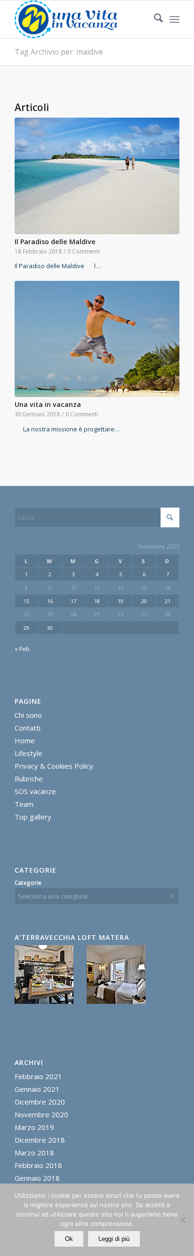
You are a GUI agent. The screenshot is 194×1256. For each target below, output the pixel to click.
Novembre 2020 (41, 1114)
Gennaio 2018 (37, 1178)
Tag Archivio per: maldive (59, 52)
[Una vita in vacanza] (97, 339)
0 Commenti (83, 251)
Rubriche (29, 778)
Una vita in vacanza (48, 404)
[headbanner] (80, 19)
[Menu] (174, 19)
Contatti (27, 727)
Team (24, 804)
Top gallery (33, 816)
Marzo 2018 (34, 1152)
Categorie (28, 883)
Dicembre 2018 (40, 1140)
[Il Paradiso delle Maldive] (97, 176)
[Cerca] (154, 19)
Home (25, 740)
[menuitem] (154, 19)
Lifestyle (28, 753)
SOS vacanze (35, 791)
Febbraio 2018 (38, 1165)
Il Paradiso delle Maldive (55, 241)
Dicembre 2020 (40, 1101)
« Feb (22, 648)
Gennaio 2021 (37, 1089)
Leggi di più (113, 1238)
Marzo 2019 (34, 1127)
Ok (69, 1238)
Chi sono (28, 715)
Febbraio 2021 (38, 1076)
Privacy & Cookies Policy (54, 766)
